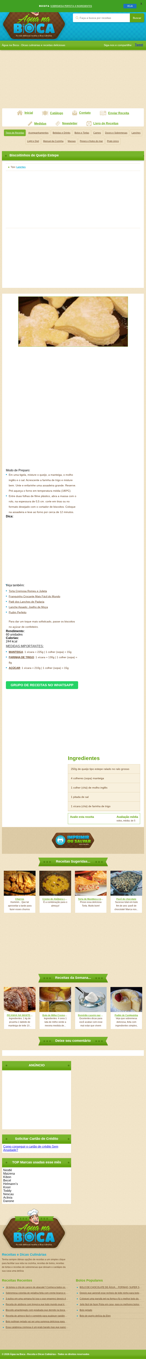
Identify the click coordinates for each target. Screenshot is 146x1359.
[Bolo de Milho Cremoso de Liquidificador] (55, 999)
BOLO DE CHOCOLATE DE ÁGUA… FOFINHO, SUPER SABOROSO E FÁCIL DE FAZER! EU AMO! (112, 1287)
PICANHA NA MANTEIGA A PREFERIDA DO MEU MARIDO (20, 1015)
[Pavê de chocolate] (126, 883)
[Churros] (20, 883)
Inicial (29, 112)
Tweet (139, 44)
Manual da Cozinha (53, 141)
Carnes (97, 132)
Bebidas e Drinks (61, 132)
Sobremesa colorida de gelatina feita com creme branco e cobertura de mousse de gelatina (38, 1293)
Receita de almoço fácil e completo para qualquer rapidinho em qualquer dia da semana (38, 1315)
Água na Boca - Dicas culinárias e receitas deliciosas (34, 20)
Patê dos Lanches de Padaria (26, 601)
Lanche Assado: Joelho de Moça (28, 607)
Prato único (113, 141)
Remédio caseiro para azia (91, 1015)
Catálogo (56, 113)
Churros (19, 899)
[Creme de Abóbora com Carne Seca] (55, 883)
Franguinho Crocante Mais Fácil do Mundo (34, 596)
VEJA (130, 6)
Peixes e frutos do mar (91, 141)
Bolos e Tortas (82, 132)
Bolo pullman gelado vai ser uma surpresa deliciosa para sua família (38, 1321)
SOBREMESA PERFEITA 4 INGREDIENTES (71, 6)
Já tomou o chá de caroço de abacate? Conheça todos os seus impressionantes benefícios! (38, 1287)
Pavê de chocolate (126, 899)
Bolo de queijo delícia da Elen (95, 1315)
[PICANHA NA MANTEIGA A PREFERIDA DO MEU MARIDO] (20, 999)
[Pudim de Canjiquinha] (126, 999)
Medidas (40, 123)
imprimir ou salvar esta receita (73, 840)
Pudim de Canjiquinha (126, 1015)
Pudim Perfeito (17, 612)
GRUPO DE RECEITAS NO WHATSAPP (42, 685)
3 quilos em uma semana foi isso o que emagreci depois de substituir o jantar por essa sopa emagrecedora (38, 1298)
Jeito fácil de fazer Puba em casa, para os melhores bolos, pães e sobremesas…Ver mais (112, 1304)
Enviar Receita (118, 113)
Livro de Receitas (105, 123)
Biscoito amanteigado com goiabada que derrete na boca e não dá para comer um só (38, 1310)
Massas (72, 141)
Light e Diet (33, 141)
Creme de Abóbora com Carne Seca (55, 899)
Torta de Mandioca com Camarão (91, 899)
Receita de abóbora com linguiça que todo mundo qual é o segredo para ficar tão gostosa (38, 1304)
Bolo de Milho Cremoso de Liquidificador (55, 1015)
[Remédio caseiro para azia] (91, 999)
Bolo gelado (86, 1310)
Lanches (136, 132)
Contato (85, 112)
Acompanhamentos (38, 132)
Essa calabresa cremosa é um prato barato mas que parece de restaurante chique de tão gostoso (38, 1327)
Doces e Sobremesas (116, 132)
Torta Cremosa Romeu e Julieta (28, 591)
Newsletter (69, 123)
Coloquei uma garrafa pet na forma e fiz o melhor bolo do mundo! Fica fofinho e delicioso (112, 1298)
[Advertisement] (73, 81)
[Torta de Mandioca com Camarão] (91, 883)
